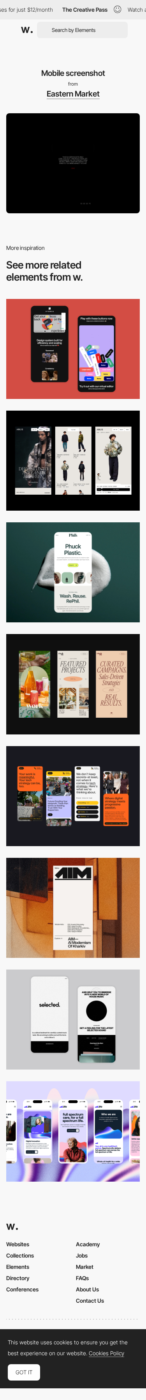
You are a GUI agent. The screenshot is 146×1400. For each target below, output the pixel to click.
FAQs (82, 1278)
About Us (87, 1289)
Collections (20, 1255)
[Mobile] (73, 684)
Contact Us (90, 1300)
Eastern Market (73, 94)
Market (84, 1266)
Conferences (22, 1289)
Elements (17, 1266)
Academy (88, 1244)
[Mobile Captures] (73, 349)
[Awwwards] (27, 30)
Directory (18, 1278)
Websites (17, 1244)
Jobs (82, 1255)
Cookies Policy (106, 1353)
